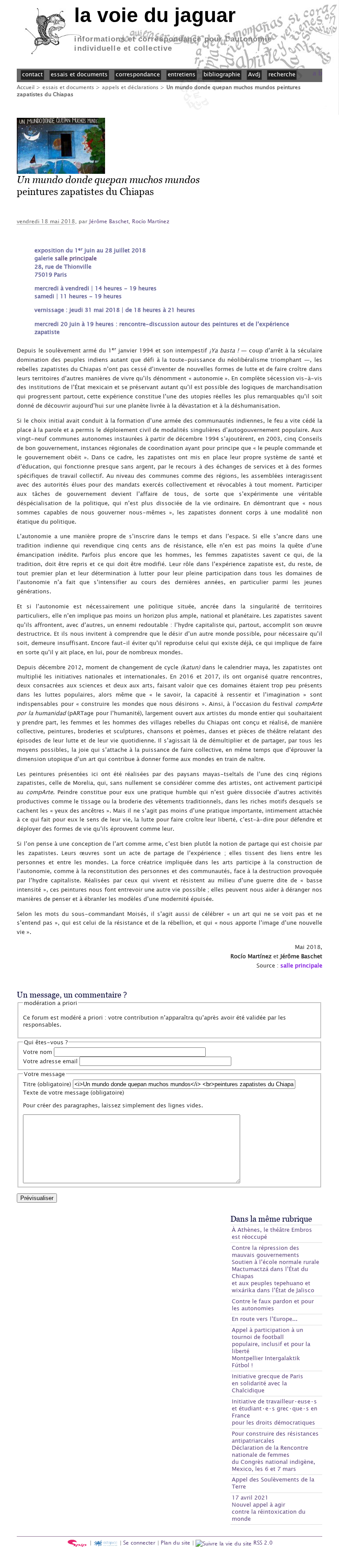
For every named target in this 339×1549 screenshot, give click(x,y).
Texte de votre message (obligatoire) (73, 1092)
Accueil (25, 86)
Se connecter (139, 1542)
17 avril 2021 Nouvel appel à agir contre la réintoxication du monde (268, 1508)
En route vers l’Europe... (265, 1318)
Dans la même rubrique (271, 1218)
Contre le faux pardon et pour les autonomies (273, 1305)
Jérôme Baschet (108, 221)
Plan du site (175, 1542)
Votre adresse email (50, 1061)
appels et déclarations (130, 86)
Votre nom (37, 1051)
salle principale (76, 258)
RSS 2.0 (262, 1542)
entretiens (182, 74)
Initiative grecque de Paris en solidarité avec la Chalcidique (267, 1383)
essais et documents (68, 86)
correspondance (138, 74)
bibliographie (221, 74)
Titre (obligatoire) (47, 1084)
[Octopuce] (105, 1542)
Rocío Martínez (151, 221)
